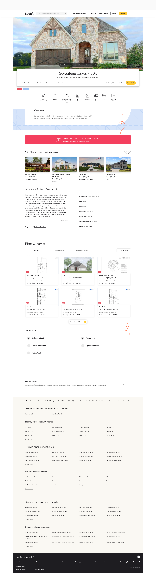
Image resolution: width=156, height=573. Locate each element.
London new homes (31, 515)
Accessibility (59, 562)
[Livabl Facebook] (133, 561)
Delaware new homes (113, 481)
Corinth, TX (110, 427)
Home (28, 401)
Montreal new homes (113, 515)
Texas (33, 401)
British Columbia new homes (61, 532)
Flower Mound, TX (58, 431)
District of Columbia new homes (35, 485)
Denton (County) (68, 401)
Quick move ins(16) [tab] (82, 250)
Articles (92, 13)
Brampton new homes (59, 507)
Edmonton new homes (59, 511)
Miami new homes (85, 460)
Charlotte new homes (86, 452)
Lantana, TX (110, 435)
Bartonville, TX (57, 427)
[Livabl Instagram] (127, 562)
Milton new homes (58, 515)
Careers (38, 562)
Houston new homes (86, 456)
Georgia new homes (85, 485)
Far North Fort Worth (40, 227)
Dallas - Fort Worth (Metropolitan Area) (49, 401)
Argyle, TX (28, 427)
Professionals (103, 13)
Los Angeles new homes (60, 460)
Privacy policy (79, 562)
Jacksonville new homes (114, 456)
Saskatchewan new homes (115, 542)
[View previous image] (19, 45)
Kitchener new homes (114, 511)
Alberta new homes (31, 532)
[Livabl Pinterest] (139, 562)
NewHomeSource (21, 569)
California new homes (32, 481)
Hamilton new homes (86, 511)
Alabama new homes (32, 477)
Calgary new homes (113, 507)
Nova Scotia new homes (87, 536)
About (18, 562)
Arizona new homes (85, 477)
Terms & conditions (101, 562)
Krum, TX (82, 435)
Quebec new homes (86, 542)
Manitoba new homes (86, 532)
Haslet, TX (110, 431)
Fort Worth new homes (59, 456)
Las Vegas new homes (32, 460)
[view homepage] (29, 13)
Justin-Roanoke (51, 118)
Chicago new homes (113, 452)
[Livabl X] (120, 561)
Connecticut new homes (87, 481)
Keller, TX (55, 435)
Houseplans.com (39, 569)
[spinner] (65, 14)
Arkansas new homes (112, 477)
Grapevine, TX (84, 431)
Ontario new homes (31, 542)
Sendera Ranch (57, 414)
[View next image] (137, 45)
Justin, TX (28, 435)
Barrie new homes (31, 507)
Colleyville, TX (84, 427)
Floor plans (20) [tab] (59, 250)
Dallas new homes (31, 456)
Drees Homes (63, 77)
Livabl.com (93, 385)
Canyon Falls (29, 414)
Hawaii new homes (112, 485)
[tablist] (78, 250)
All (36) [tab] (36, 250)
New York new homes (114, 460)
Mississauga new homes (87, 515)
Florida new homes (58, 485)
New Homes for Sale (79, 13)
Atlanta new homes (31, 452)
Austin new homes (58, 452)
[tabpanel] (78, 290)
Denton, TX (28, 431)
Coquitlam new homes (32, 511)
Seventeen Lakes (75, 77)
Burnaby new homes (86, 507)
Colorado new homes (59, 481)
